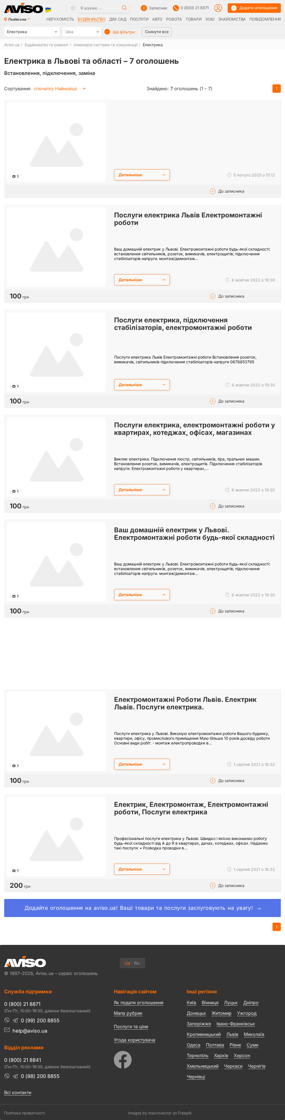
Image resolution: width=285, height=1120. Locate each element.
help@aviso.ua (30, 1031)
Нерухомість (60, 19)
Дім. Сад (117, 19)
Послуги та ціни (131, 1026)
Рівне (235, 1045)
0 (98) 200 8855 (40, 1076)
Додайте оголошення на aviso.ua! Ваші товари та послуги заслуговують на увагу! (139, 908)
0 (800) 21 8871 (195, 7)
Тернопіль (197, 1055)
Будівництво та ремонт (46, 44)
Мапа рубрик (128, 1013)
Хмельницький (202, 1066)
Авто (157, 19)
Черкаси (233, 1066)
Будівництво (91, 19)
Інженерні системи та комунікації (105, 44)
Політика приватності (24, 1113)
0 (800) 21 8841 (22, 1060)
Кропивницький (204, 1034)
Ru (136, 963)
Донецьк (196, 1013)
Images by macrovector (149, 1113)
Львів (232, 1034)
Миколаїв (254, 1034)
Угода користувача (134, 1039)
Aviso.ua (11, 44)
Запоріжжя (199, 1023)
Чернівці (196, 1076)
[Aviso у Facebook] (140, 1058)
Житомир (222, 1013)
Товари (194, 19)
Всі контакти (17, 1092)
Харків (221, 1055)
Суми (252, 1045)
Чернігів (257, 1066)
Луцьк (231, 1002)
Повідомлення (265, 19)
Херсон (242, 1055)
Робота (174, 19)
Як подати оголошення (138, 1002)
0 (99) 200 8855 (40, 1020)
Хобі (210, 19)
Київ (191, 1002)
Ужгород (247, 1013)
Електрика (153, 44)
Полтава (215, 1045)
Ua (127, 963)
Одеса (193, 1045)
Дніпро (251, 1002)
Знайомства (232, 19)
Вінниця (210, 1002)
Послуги (139, 19)
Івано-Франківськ (236, 1023)
